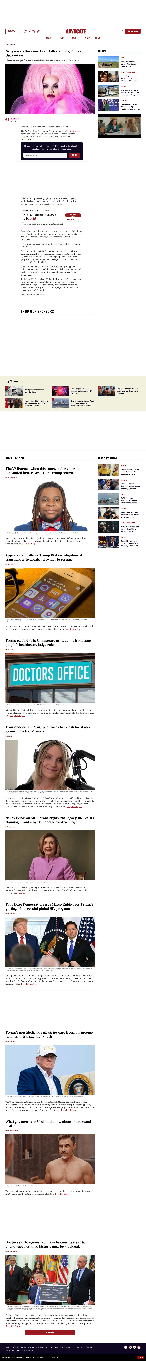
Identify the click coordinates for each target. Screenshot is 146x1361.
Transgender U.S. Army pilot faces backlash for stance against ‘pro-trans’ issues (48, 729)
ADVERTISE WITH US (41, 1347)
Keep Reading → (29, 543)
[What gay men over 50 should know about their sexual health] (50, 1159)
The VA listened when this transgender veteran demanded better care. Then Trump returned (42, 470)
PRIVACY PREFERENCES (66, 1347)
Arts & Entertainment (128, 72)
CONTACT (8, 1347)
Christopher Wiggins (12, 477)
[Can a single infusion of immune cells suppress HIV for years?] (60, 391)
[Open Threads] (33, 31)
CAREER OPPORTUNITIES (27, 1347)
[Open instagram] (38, 31)
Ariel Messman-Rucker (12, 1130)
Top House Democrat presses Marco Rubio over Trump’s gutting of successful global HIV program (49, 906)
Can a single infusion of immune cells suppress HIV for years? (81, 391)
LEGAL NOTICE (88, 1347)
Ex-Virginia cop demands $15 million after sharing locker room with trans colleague (129, 503)
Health (73, 38)
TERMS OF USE (78, 1347)
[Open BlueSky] (29, 31)
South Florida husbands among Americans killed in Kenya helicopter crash (130, 65)
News (62, 38)
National (124, 86)
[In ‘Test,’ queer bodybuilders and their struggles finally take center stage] (108, 76)
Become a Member (73, 215)
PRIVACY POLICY (53, 1347)
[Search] (122, 31)
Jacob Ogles (10, 564)
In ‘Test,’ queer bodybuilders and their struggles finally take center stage (130, 79)
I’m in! (74, 155)
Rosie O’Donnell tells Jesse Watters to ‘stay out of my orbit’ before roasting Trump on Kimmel (130, 546)
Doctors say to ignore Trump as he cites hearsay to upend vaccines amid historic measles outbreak (45, 1244)
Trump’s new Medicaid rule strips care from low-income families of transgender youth (49, 1034)
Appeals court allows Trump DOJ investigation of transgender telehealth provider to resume (43, 557)
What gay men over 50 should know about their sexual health (48, 1123)
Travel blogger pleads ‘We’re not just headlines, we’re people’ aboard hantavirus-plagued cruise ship (82, 404)
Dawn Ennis (9, 736)
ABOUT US (15, 1347)
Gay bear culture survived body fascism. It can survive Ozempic (128, 391)
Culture (123, 537)
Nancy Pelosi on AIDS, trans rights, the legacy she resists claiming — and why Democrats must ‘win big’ (49, 819)
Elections (124, 101)
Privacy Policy (40, 1357)
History (87, 38)
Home (7, 45)
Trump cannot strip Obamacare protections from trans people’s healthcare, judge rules (48, 642)
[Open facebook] (25, 31)
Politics (49, 38)
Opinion (97, 38)
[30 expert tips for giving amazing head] (14, 391)
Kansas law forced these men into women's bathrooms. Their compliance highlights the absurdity (130, 474)
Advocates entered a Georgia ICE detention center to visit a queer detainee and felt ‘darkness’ (130, 95)
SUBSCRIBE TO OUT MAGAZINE (11, 31)
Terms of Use (53, 1357)
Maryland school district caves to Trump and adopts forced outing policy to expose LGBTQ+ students (130, 488)
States (123, 494)
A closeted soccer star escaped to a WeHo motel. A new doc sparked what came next (130, 531)
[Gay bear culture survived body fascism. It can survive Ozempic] (106, 391)
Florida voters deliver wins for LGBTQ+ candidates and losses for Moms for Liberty (130, 108)
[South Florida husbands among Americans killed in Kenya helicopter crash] (108, 62)
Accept (140, 1357)
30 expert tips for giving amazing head (34, 391)
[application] (119, 126)
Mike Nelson (53, 882)
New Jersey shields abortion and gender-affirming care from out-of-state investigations (36, 404)
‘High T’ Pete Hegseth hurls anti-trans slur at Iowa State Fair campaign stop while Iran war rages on (130, 517)
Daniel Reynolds (16, 118)
